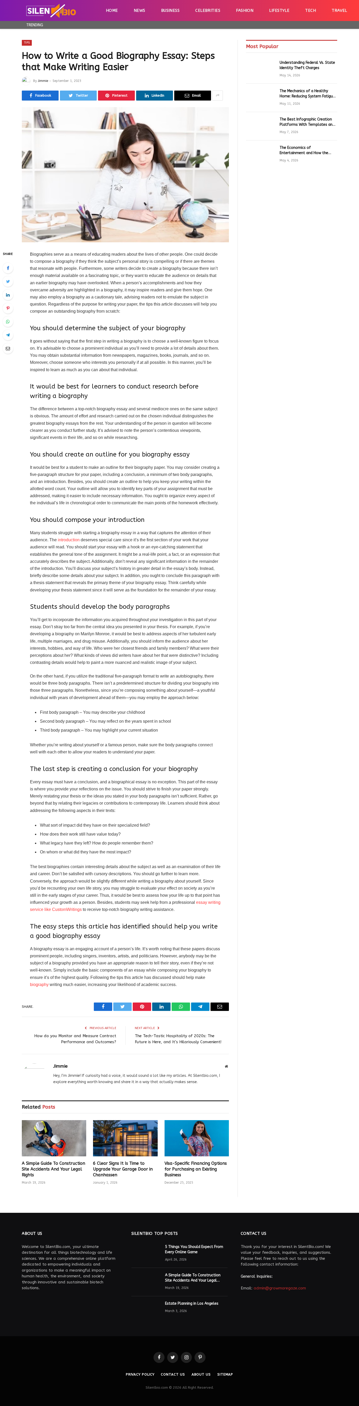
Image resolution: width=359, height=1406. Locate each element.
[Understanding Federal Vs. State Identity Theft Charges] (260, 70)
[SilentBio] (51, 10)
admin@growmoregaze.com (280, 1288)
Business (170, 10)
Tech (310, 10)
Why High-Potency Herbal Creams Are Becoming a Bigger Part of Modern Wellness (111, 25)
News (139, 10)
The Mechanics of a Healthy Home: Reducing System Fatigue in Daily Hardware (307, 94)
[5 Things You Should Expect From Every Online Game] (145, 1254)
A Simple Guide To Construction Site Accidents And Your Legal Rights (53, 1169)
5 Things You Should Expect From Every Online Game (194, 1249)
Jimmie (43, 81)
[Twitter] (8, 281)
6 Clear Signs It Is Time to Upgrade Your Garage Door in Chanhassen (123, 1169)
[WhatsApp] (8, 321)
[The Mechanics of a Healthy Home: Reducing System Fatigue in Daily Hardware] (260, 98)
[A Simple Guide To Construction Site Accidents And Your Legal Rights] (54, 1138)
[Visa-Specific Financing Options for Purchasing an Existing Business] (197, 1138)
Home (112, 10)
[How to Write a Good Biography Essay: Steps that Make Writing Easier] (125, 174)
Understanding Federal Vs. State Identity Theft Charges (307, 65)
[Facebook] (8, 268)
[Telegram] (8, 335)
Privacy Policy (140, 1374)
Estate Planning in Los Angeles (191, 1303)
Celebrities (207, 10)
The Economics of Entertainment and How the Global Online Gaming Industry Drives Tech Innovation (306, 150)
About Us (201, 1374)
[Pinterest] (8, 308)
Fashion (244, 10)
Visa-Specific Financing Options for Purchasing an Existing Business (196, 1169)
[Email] (8, 348)
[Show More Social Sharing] (217, 96)
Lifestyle (279, 10)
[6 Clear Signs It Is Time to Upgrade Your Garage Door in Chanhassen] (125, 1138)
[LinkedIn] (8, 295)
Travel (339, 10)
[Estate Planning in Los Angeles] (145, 1310)
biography (39, 984)
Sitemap (225, 1374)
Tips (27, 42)
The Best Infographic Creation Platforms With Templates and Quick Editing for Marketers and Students (307, 122)
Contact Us (173, 1374)
